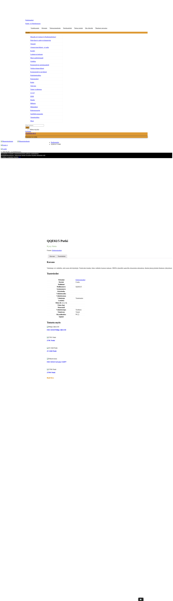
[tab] (52, 256)
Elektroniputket (57, 250)
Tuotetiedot (61, 256)
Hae (27, 127)
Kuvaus (52, 256)
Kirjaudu (28, 131)
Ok (20, 157)
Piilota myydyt (34, 129)
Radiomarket (29, 20)
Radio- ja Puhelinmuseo (33, 23)
